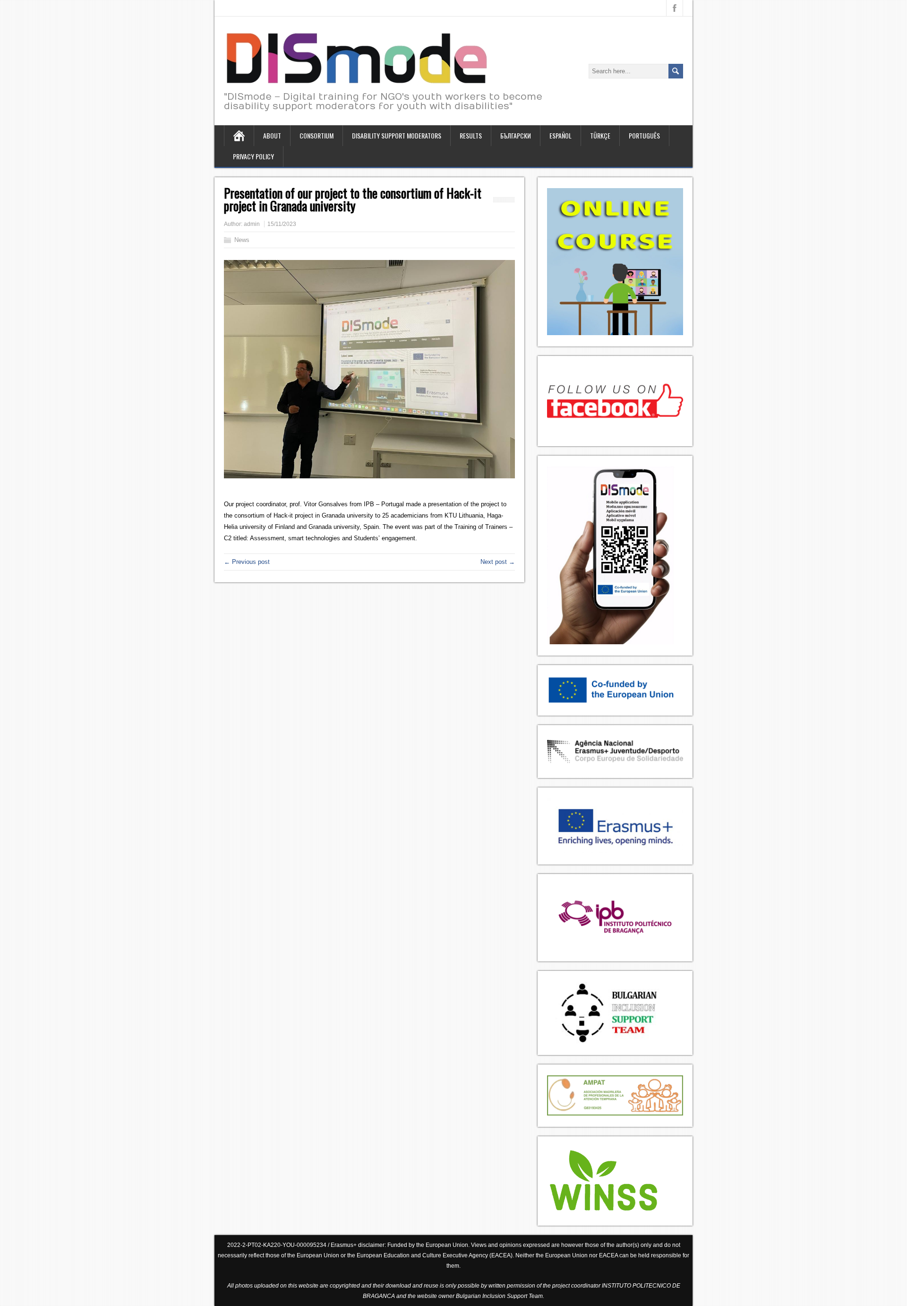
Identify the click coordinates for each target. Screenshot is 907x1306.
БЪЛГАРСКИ (515, 135)
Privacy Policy (253, 156)
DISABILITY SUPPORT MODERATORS (396, 135)
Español (560, 135)
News (241, 239)
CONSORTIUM (316, 135)
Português (644, 135)
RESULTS (471, 135)
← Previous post (247, 561)
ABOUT (272, 135)
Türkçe (600, 135)
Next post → (497, 561)
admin (252, 224)
